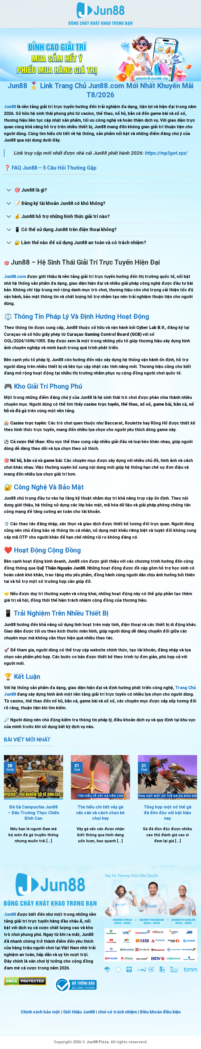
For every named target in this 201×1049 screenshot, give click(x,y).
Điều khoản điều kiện (160, 1011)
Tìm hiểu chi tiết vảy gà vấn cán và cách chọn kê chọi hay (100, 813)
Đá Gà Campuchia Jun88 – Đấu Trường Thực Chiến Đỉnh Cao (33, 813)
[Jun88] (100, 14)
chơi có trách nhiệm (117, 1011)
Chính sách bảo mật (40, 1011)
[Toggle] (9, 190)
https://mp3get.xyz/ (166, 153)
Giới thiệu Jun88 (79, 1011)
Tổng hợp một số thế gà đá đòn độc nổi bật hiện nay (167, 813)
